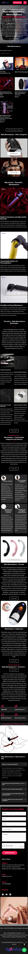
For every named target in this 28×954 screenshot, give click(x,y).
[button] (17, 2)
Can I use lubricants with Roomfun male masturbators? (13, 794)
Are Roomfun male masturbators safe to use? (13, 784)
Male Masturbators (14, 149)
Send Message (9, 853)
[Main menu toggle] (25, 2)
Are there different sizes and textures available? (12, 800)
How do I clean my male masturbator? (12, 789)
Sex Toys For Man (14, 168)
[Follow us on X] (24, 944)
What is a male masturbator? (10, 764)
